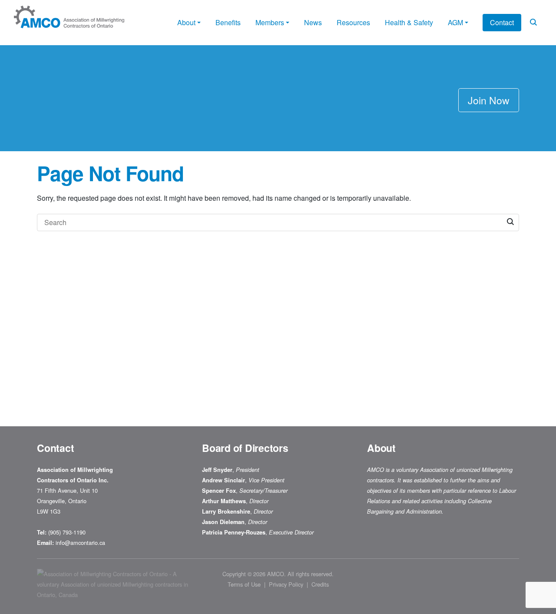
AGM (455, 22)
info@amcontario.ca (81, 542)
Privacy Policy (286, 584)
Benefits (228, 22)
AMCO (275, 574)
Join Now (489, 100)
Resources (353, 22)
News (313, 22)
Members (269, 22)
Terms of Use (244, 584)
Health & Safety (409, 22)
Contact (502, 22)
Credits (320, 584)
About (186, 22)
